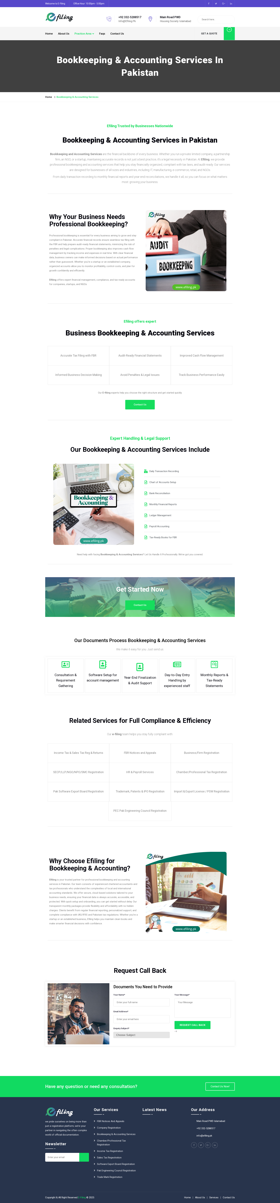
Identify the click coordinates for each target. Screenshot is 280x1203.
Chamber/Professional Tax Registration (111, 1142)
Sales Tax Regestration (109, 1157)
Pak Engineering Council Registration (116, 1170)
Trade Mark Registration (109, 1177)
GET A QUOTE (209, 33)
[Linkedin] (215, 1145)
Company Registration (109, 1127)
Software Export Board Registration (116, 1164)
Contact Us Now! (220, 1086)
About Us (63, 33)
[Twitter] (201, 1145)
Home (49, 33)
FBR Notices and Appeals (140, 752)
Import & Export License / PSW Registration (201, 791)
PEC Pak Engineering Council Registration (140, 810)
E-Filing (82, 1197)
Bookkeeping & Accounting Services (116, 1134)
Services (213, 1197)
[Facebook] (194, 1145)
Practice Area (83, 33)
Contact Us (117, 33)
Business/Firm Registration (201, 752)
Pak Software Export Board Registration (78, 791)
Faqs (102, 33)
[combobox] (141, 1035)
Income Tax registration (110, 1151)
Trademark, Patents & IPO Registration (140, 791)
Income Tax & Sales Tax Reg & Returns (78, 752)
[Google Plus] (208, 1145)
